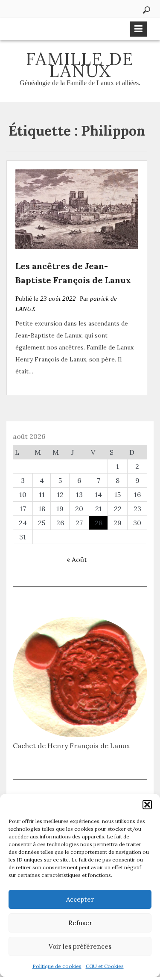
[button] (147, 804)
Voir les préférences (80, 946)
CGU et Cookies (105, 966)
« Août (77, 559)
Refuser (80, 923)
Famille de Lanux (80, 65)
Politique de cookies (56, 966)
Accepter (80, 899)
